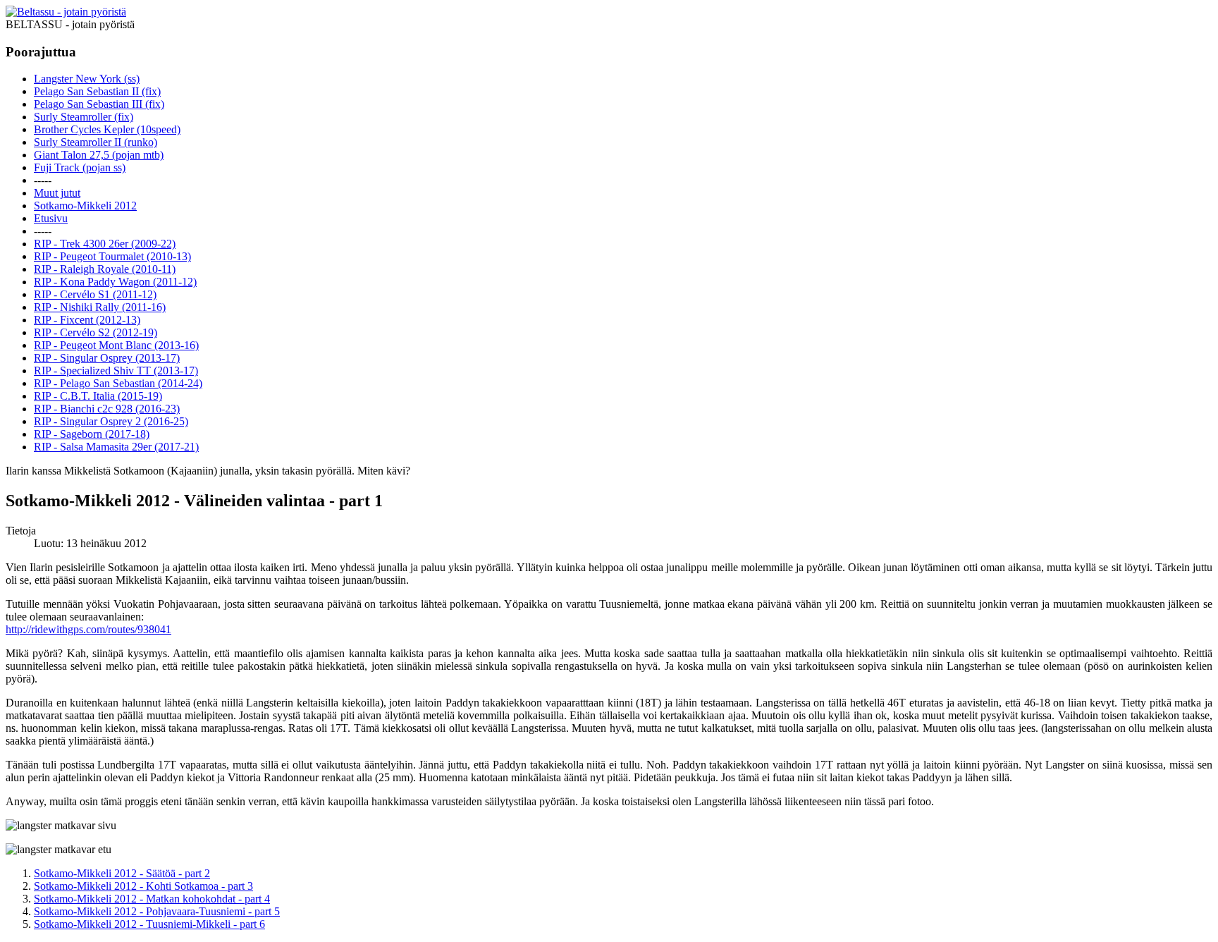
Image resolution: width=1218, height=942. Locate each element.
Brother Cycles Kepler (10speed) (107, 129)
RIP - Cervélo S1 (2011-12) (95, 294)
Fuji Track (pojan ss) (79, 167)
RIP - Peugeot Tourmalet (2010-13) (112, 256)
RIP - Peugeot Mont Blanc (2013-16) (116, 345)
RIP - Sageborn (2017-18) (91, 434)
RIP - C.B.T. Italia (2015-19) (98, 396)
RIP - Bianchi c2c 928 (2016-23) (107, 409)
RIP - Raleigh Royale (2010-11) (105, 269)
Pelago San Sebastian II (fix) (97, 91)
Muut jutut (57, 193)
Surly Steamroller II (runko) (95, 142)
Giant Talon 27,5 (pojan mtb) (99, 155)
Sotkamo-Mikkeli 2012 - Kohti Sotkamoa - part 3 (143, 886)
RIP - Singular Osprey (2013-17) (107, 358)
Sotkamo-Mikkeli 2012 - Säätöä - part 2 (122, 873)
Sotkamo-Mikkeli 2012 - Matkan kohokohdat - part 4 (152, 899)
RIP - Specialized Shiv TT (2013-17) (116, 371)
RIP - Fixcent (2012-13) (87, 320)
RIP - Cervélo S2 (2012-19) (95, 332)
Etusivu (51, 218)
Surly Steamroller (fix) (83, 117)
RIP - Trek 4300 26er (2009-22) (105, 244)
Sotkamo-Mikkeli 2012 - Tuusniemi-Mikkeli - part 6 (149, 924)
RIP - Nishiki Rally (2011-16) (100, 307)
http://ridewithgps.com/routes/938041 (88, 629)
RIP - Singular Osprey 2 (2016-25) (111, 421)
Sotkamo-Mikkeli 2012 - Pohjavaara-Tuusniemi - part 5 (157, 911)
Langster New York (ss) (87, 79)
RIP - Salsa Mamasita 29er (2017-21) (116, 447)
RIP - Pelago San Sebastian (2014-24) (118, 383)
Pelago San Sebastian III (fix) (99, 104)
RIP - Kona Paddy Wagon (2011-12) (115, 282)
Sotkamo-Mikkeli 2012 (85, 206)
